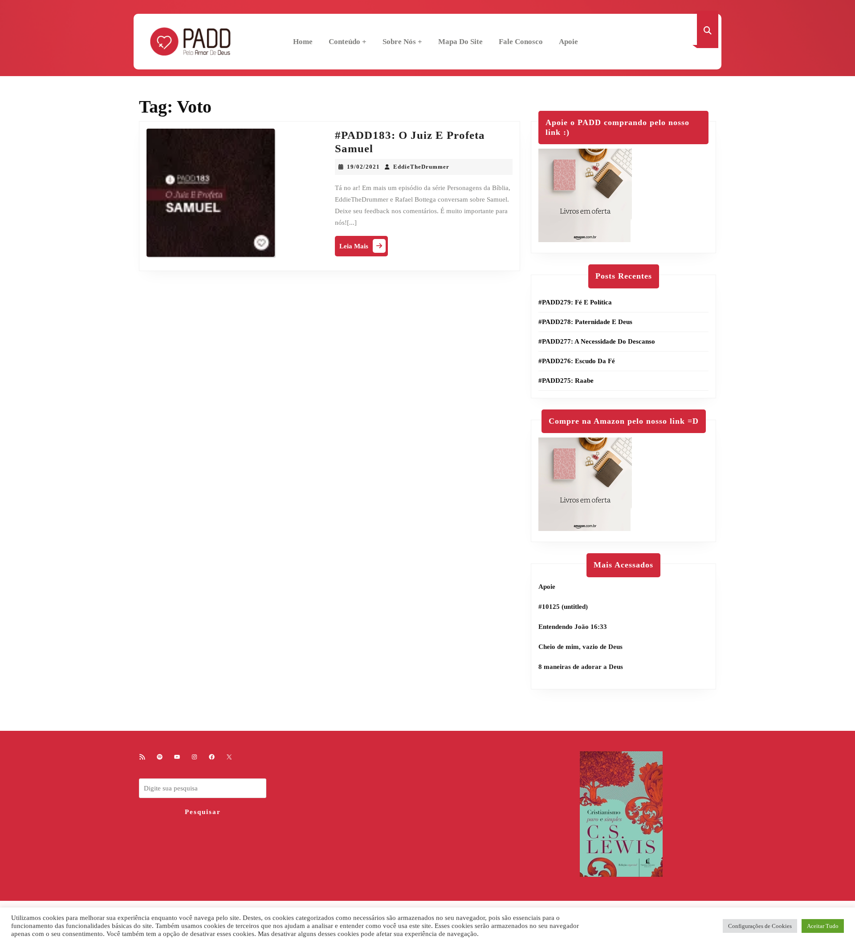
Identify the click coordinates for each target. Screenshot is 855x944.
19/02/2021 (363, 166)
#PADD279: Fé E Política (575, 302)
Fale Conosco (521, 41)
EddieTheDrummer (421, 166)
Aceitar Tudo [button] (823, 926)
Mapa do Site (460, 41)
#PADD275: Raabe (566, 380)
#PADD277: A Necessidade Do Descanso (596, 341)
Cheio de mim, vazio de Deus (580, 646)
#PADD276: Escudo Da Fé (576, 361)
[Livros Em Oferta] (585, 195)
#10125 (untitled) (563, 606)
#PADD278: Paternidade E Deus (585, 321)
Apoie (568, 41)
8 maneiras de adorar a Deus (580, 666)
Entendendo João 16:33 (572, 626)
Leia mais (363, 248)
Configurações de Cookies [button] (760, 926)
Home (303, 41)
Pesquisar (203, 811)
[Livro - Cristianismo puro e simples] (621, 813)
